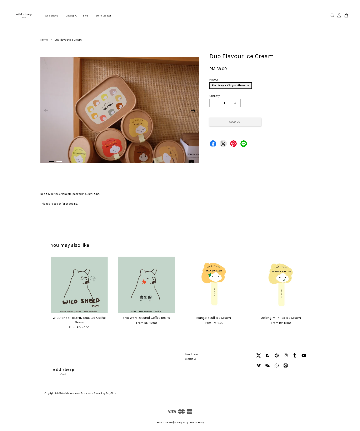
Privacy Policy (181, 422)
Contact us (190, 359)
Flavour (213, 79)
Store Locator (103, 15)
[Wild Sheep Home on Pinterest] (277, 357)
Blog (85, 15)
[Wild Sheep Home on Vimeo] (258, 367)
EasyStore (111, 393)
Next (193, 111)
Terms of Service (164, 422)
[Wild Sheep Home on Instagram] (286, 357)
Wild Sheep (51, 15)
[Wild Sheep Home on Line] (286, 367)
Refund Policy (197, 422)
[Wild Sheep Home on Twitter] (258, 357)
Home (44, 39)
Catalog (70, 15)
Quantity (214, 95)
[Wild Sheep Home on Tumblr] (295, 357)
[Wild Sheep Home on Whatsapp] (277, 367)
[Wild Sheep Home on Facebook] (267, 357)
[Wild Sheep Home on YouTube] (304, 357)
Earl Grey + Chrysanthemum (230, 85)
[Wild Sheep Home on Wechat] (267, 367)
